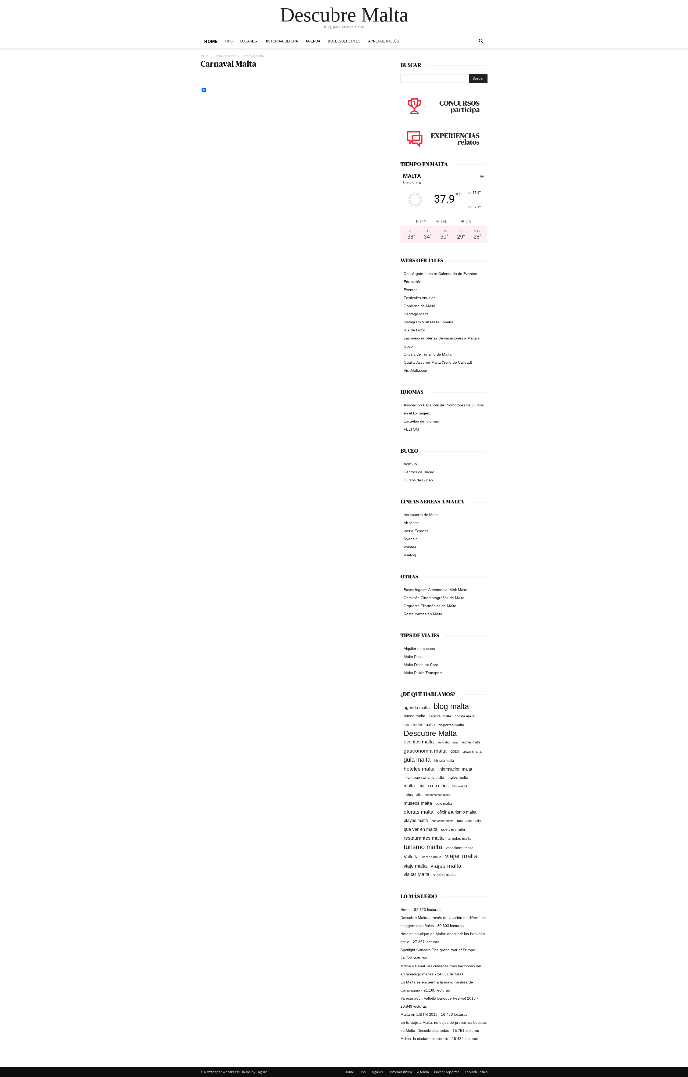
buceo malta (414, 716)
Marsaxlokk (460, 786)
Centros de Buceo (419, 472)
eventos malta (419, 742)
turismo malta (423, 847)
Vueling (410, 555)
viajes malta (446, 865)
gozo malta (472, 751)
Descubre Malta (430, 733)
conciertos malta (419, 724)
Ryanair (410, 539)
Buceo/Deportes (344, 41)
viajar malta (461, 856)
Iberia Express (416, 531)
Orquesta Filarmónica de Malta (430, 606)
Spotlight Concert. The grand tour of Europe (437, 950)
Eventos (410, 290)
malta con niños (433, 785)
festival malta (471, 742)
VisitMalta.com (416, 370)
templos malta (459, 838)
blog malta (451, 706)
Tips (229, 41)
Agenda (313, 41)
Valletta (411, 856)
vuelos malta (444, 874)
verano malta (431, 857)
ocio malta (444, 804)
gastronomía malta (425, 751)
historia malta (444, 760)
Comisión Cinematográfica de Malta (434, 598)
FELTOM (411, 429)
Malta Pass (413, 656)
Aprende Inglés (383, 41)
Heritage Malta (416, 314)
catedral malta (440, 716)
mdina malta (413, 795)
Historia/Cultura (281, 41)
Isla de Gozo (414, 330)
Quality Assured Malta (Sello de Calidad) (438, 362)
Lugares (248, 41)
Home (210, 41)
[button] (481, 41)
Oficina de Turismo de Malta (428, 354)
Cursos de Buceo (418, 480)
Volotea (410, 547)
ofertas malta (418, 812)
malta (409, 785)
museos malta (418, 803)
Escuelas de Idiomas (421, 421)
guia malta (417, 760)
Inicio (204, 56)
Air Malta (411, 523)
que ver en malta (420, 829)
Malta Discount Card (421, 665)
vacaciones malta (459, 848)
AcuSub (410, 464)
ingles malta (458, 777)
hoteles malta (419, 769)
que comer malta (442, 820)
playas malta (416, 820)
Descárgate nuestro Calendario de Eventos (440, 273)
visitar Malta (416, 874)
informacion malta (455, 769)
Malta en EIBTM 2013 (419, 1014)
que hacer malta (469, 820)
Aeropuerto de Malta (421, 515)
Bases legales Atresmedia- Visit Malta (435, 590)
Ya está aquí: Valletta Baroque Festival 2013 (438, 998)
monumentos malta (437, 794)
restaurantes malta (424, 838)
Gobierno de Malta (419, 306)
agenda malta (417, 707)
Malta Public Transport (423, 673)
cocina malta (465, 716)
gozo (454, 751)
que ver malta (453, 829)
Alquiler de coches (419, 648)
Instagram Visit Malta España (428, 322)
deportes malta (451, 725)
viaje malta (415, 866)
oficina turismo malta (456, 812)
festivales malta (448, 742)
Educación (412, 282)
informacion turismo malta (424, 777)
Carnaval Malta (225, 56)
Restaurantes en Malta (423, 614)
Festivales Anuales (419, 298)
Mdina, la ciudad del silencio (424, 1038)
